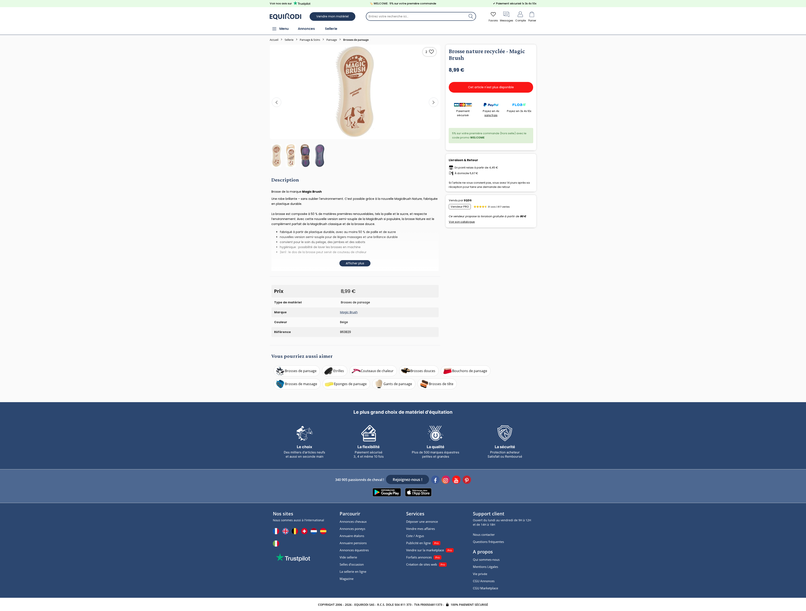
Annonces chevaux (353, 521)
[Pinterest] (467, 480)
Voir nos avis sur (281, 3)
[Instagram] (446, 480)
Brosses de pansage (301, 371)
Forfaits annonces (419, 557)
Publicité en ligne (418, 543)
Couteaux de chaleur (377, 371)
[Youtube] (456, 480)
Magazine (346, 579)
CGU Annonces (484, 581)
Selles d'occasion (352, 564)
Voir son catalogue (462, 222)
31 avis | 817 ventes (499, 206)
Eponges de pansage (350, 384)
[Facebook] (435, 480)
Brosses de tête (441, 384)
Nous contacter (484, 534)
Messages (506, 20)
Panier (532, 20)
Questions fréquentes (488, 542)
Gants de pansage (397, 384)
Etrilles (338, 371)
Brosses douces (422, 371)
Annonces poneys (352, 529)
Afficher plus (355, 263)
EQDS (468, 200)
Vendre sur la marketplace (425, 550)
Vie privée (480, 574)
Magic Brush (349, 312)
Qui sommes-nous (486, 559)
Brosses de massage (301, 384)
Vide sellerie (348, 557)
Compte (520, 20)
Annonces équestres (354, 550)
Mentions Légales (485, 567)
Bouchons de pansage (469, 371)
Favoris (493, 20)
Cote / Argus (415, 536)
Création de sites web (421, 564)
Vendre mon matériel (332, 16)
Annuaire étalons (352, 536)
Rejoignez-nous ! (407, 479)
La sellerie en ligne (353, 571)
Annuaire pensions (353, 543)
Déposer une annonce (422, 521)
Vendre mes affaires (420, 529)
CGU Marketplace (485, 588)
